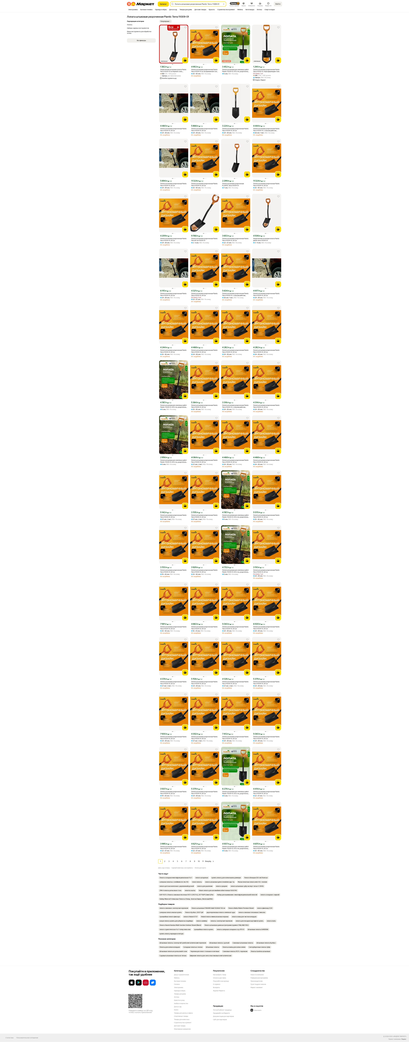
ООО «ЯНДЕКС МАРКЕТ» (397, 1036)
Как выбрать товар (219, 975)
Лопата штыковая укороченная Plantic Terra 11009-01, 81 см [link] (173, 129)
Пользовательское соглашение (27, 1038)
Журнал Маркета (219, 991)
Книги (176, 1010)
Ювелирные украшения (182, 1029)
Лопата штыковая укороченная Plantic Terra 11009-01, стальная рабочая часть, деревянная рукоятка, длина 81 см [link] (266, 130)
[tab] (133, 9)
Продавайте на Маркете (221, 1013)
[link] (175, 877)
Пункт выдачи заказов (258, 984)
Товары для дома (180, 994)
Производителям (257, 981)
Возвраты (216, 987)
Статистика (9, 1038)
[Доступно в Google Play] (139, 985)
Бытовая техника (180, 981)
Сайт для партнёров (220, 1019)
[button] (165, 21)
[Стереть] (224, 4)
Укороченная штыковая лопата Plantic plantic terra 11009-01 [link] (266, 239)
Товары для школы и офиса (183, 1013)
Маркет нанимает (257, 987)
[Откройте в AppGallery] (146, 985)
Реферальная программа (259, 978)
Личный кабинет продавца (222, 1010)
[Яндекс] (403, 1039)
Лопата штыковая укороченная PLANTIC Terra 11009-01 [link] (233, 184)
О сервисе (216, 984)
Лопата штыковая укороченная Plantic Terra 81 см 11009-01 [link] (204, 239)
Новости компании (257, 975)
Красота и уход (179, 1000)
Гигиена (177, 984)
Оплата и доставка (219, 978)
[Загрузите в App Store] (132, 985)
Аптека (176, 997)
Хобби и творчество (181, 1003)
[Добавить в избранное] (185, 27)
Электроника (178, 987)
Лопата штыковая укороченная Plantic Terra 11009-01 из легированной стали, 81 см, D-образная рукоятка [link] (204, 70)
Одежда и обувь (179, 991)
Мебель (176, 978)
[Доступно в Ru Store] (153, 985)
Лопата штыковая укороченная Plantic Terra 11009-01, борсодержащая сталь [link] (266, 70)
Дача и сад (177, 1006)
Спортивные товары (181, 1016)
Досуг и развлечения (181, 975)
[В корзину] (185, 60)
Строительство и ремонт (182, 1022)
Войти (277, 4)
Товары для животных (181, 1019)
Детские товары (179, 1026)
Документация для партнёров (223, 1016)
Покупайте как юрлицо (221, 981)
